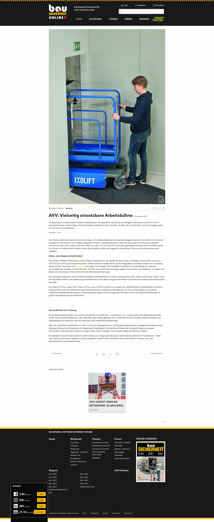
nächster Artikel (156, 353)
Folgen (41, 494)
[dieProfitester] (158, 19)
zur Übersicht (56, 353)
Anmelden (39, 512)
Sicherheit (80, 266)
